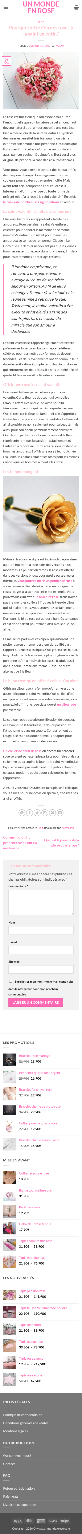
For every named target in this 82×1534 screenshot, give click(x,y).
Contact (9, 1464)
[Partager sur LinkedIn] (60, 812)
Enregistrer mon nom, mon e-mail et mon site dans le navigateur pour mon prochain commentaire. (40, 988)
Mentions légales (15, 1431)
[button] (5, 7)
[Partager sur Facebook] (29, 812)
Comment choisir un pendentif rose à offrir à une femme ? (20, 842)
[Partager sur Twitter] (37, 812)
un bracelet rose (46, 597)
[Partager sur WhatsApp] (22, 812)
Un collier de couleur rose (22, 751)
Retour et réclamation (19, 1488)
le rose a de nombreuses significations (31, 202)
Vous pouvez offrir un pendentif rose (44, 581)
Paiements (11, 1496)
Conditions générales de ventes (25, 1423)
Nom (12, 922)
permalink (68, 827)
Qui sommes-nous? (17, 1455)
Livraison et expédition (19, 1504)
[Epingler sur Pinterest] (52, 812)
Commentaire (18, 886)
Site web (14, 961)
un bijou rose (66, 704)
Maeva (60, 45)
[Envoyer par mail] (44, 812)
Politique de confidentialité (22, 1415)
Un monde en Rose (41, 7)
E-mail (13, 942)
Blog (41, 22)
